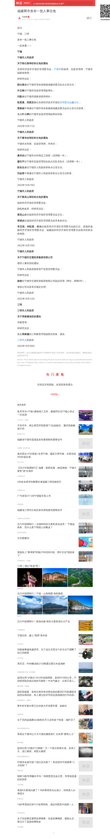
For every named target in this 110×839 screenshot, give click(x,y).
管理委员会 (66, 102)
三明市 (20, 339)
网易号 (27, 3)
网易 (19, 3)
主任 (76, 102)
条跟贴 (54, 394)
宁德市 (57, 69)
